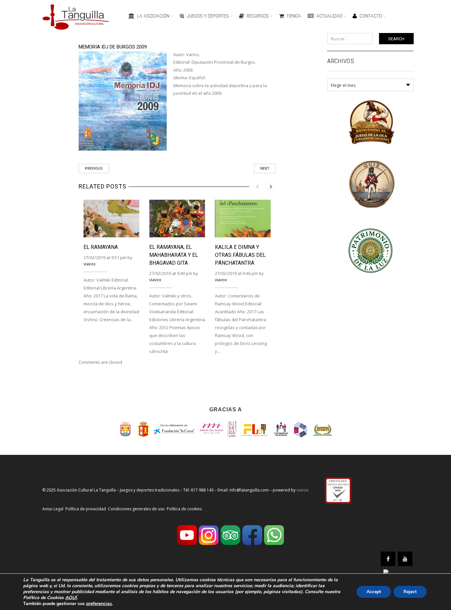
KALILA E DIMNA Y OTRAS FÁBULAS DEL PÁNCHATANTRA (240, 255)
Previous (94, 168)
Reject (410, 592)
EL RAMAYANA (101, 247)
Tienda (294, 16)
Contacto (371, 16)
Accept (373, 592)
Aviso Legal (52, 509)
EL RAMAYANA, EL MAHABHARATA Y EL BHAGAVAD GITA (173, 255)
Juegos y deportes (208, 16)
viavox (89, 264)
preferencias (99, 604)
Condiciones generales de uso (136, 509)
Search (396, 38)
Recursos (258, 16)
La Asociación (153, 16)
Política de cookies (184, 509)
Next (264, 168)
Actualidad (329, 16)
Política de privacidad (85, 509)
